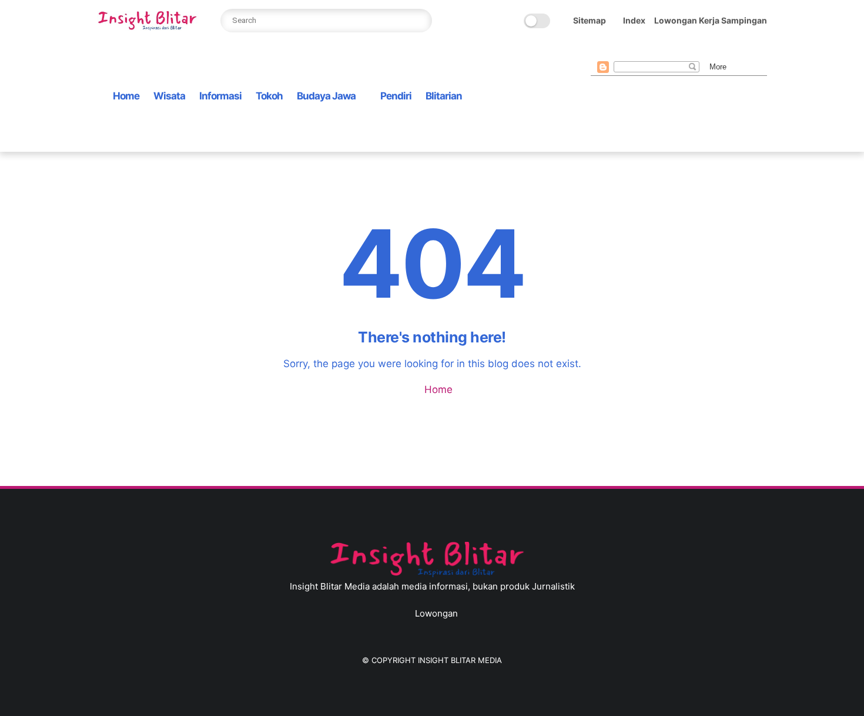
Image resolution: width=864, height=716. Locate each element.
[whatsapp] (634, 49)
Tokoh (269, 96)
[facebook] (597, 49)
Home (126, 96)
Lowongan (436, 613)
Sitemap (589, 20)
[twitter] (615, 49)
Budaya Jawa (326, 96)
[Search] (420, 20)
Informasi (220, 96)
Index (634, 20)
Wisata (169, 96)
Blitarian (444, 96)
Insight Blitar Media (460, 660)
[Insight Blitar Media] (150, 27)
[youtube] (691, 49)
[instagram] (672, 49)
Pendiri (395, 96)
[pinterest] (653, 49)
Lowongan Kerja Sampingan (710, 20)
